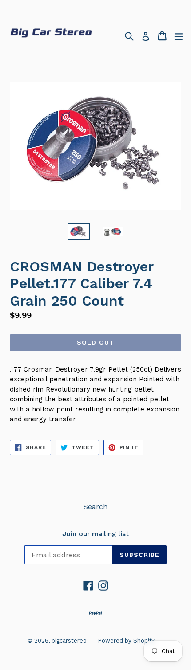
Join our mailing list (95, 534)
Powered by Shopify (126, 640)
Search (95, 506)
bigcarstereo (69, 640)
